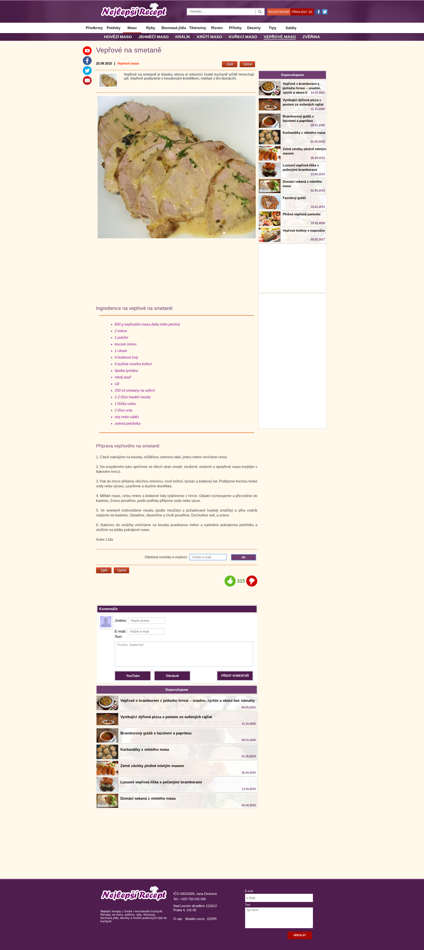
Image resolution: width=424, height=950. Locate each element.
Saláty (291, 28)
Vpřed (247, 64)
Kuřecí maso (243, 37)
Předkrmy (94, 28)
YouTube (133, 676)
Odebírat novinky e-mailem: (166, 557)
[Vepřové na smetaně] (108, 80)
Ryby (150, 28)
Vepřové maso (280, 37)
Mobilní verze (195, 919)
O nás (177, 919)
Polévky (113, 28)
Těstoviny (197, 28)
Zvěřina (311, 37)
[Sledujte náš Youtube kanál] (87, 50)
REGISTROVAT (279, 12)
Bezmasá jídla (173, 28)
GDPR (212, 919)
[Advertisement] (292, 360)
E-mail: (120, 631)
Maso (132, 28)
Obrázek (172, 676)
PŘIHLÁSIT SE (302, 12)
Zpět (230, 64)
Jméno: (121, 620)
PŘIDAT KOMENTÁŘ (235, 675)
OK (244, 557)
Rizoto (217, 28)
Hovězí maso (118, 37)
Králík (182, 37)
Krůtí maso (209, 37)
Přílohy (235, 28)
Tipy (272, 28)
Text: (119, 637)
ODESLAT (299, 935)
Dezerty (254, 28)
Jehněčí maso (153, 37)
